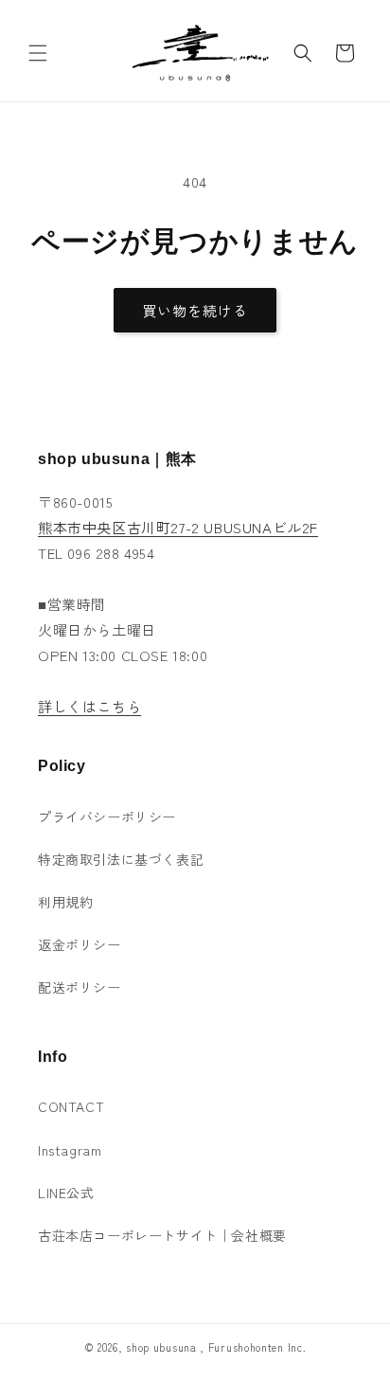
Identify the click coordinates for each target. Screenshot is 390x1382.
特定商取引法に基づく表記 (121, 859)
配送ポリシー (79, 987)
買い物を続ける (195, 310)
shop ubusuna (161, 1347)
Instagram (69, 1149)
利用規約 (65, 901)
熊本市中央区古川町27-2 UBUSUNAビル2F (178, 527)
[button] (38, 53)
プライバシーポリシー (107, 816)
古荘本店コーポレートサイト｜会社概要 (162, 1235)
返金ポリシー (79, 944)
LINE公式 (66, 1192)
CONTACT (71, 1106)
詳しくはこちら (89, 706)
